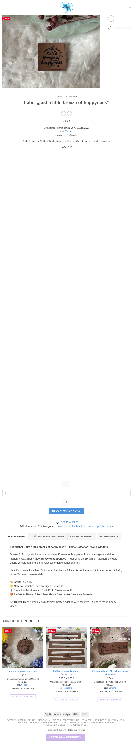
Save (7, 18)
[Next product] (63, 113)
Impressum (44, 720)
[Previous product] (69, 113)
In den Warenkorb (66, 510)
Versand (69, 131)
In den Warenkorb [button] (22, 697)
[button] (4, 7)
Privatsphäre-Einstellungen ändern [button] (104, 720)
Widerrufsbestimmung (66, 720)
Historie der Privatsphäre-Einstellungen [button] (43, 722)
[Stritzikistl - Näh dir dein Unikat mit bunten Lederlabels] (66, 7)
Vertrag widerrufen (65, 737)
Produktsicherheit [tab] (82, 536)
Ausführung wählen (66, 700)
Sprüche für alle (105, 526)
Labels (58, 96)
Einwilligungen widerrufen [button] (86, 722)
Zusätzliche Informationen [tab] (47, 536)
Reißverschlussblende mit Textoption (66, 673)
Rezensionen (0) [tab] (108, 536)
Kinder (90, 526)
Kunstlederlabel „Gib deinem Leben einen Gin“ (110, 673)
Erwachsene (63, 526)
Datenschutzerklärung (21, 720)
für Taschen (72, 96)
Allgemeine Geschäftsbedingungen (67, 725)
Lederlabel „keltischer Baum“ (22, 671)
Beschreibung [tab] (16, 536)
